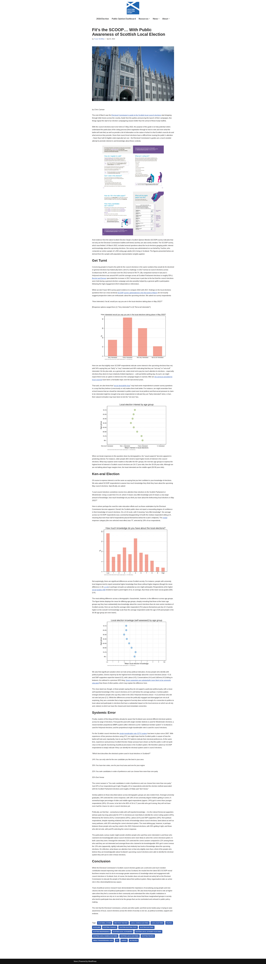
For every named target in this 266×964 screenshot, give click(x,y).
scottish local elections (129, 936)
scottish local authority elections (148, 931)
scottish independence (101, 931)
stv (117, 940)
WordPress (92, 961)
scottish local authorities (122, 931)
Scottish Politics (148, 936)
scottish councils (109, 927)
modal (165, 518)
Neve (76, 961)
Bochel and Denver (99, 278)
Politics (169, 923)
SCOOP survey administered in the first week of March (138, 293)
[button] (149, 18)
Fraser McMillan (99, 39)
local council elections (139, 923)
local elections (157, 923)
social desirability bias (122, 386)
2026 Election (102, 18)
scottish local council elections (105, 936)
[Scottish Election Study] (133, 8)
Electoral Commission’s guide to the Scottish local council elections (136, 115)
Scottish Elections (146, 927)
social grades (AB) (99, 590)
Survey (124, 940)
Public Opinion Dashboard (124, 18)
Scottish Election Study (128, 927)
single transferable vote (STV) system (133, 733)
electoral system (104, 923)
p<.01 (106, 587)
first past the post (121, 923)
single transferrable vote (103, 940)
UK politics (134, 940)
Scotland (96, 927)
